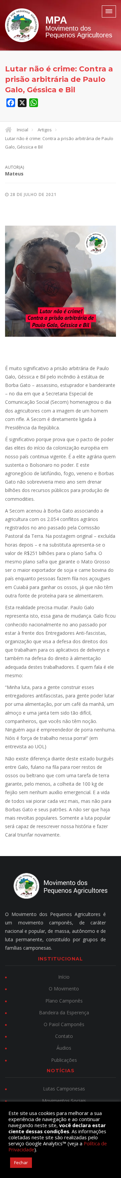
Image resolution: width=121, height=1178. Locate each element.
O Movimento (64, 988)
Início (64, 977)
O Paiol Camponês (64, 1024)
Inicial (22, 130)
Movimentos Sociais (64, 1101)
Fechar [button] (21, 1162)
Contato (64, 1036)
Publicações (64, 1060)
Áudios (63, 1048)
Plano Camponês (64, 1000)
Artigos (45, 130)
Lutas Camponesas (64, 1088)
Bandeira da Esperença (64, 1012)
